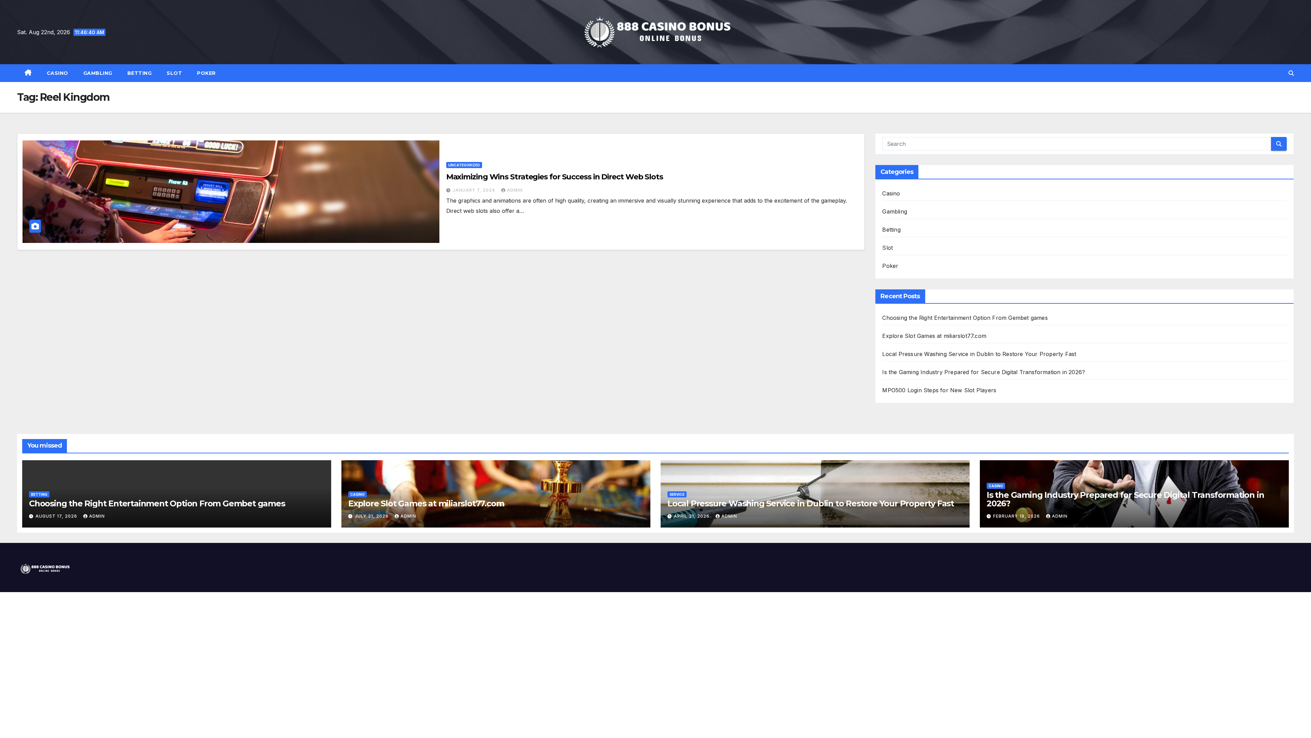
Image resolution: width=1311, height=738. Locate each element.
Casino (57, 73)
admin (515, 190)
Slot (174, 73)
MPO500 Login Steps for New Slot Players (939, 390)
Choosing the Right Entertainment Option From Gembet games (964, 317)
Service (677, 494)
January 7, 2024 (474, 190)
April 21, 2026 (692, 516)
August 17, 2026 (57, 516)
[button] (1291, 73)
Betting (139, 73)
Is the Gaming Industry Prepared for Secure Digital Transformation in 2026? (983, 372)
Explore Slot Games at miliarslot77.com (934, 335)
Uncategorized (464, 165)
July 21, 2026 (372, 516)
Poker (206, 73)
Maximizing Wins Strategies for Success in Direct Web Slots (554, 176)
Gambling (97, 73)
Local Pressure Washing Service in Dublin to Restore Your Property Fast (979, 354)
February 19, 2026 (1017, 516)
